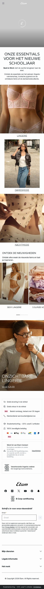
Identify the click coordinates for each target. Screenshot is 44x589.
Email (4, 513)
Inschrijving (36, 451)
